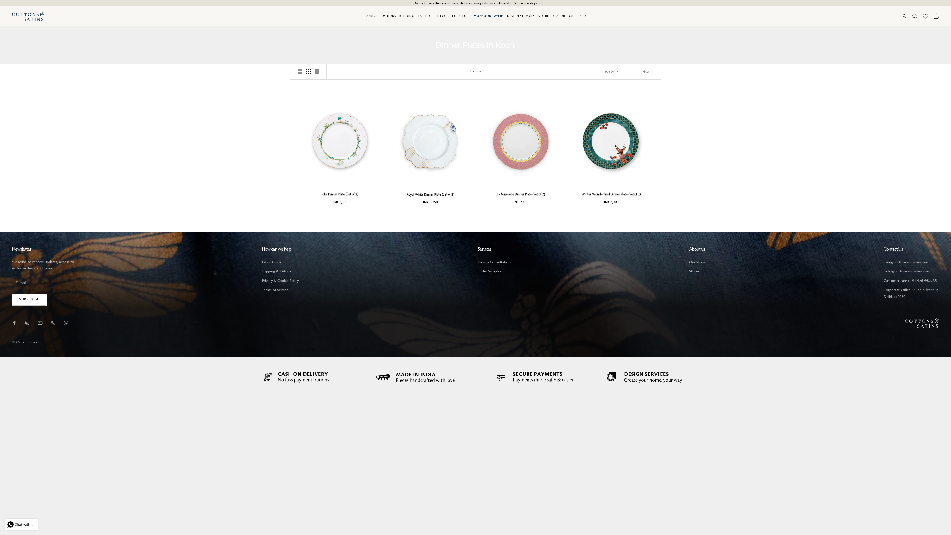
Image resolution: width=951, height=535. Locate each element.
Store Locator (551, 16)
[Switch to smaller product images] (308, 71)
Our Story (697, 262)
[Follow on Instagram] (27, 323)
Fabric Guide (271, 262)
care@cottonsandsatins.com (906, 262)
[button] (372, 141)
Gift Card (577, 16)
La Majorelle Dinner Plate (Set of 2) (521, 194)
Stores (694, 271)
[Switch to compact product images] (317, 71)
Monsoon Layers (489, 16)
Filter (645, 72)
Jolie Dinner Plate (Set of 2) (340, 194)
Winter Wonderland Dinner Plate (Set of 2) (611, 194)
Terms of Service (275, 290)
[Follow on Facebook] (14, 323)
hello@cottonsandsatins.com (907, 271)
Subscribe (29, 299)
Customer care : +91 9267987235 (910, 281)
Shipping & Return (276, 271)
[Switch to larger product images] (300, 71)
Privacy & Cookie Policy (280, 281)
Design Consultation (494, 262)
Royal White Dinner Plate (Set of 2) (430, 195)
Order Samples (489, 271)
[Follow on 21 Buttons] (40, 323)
